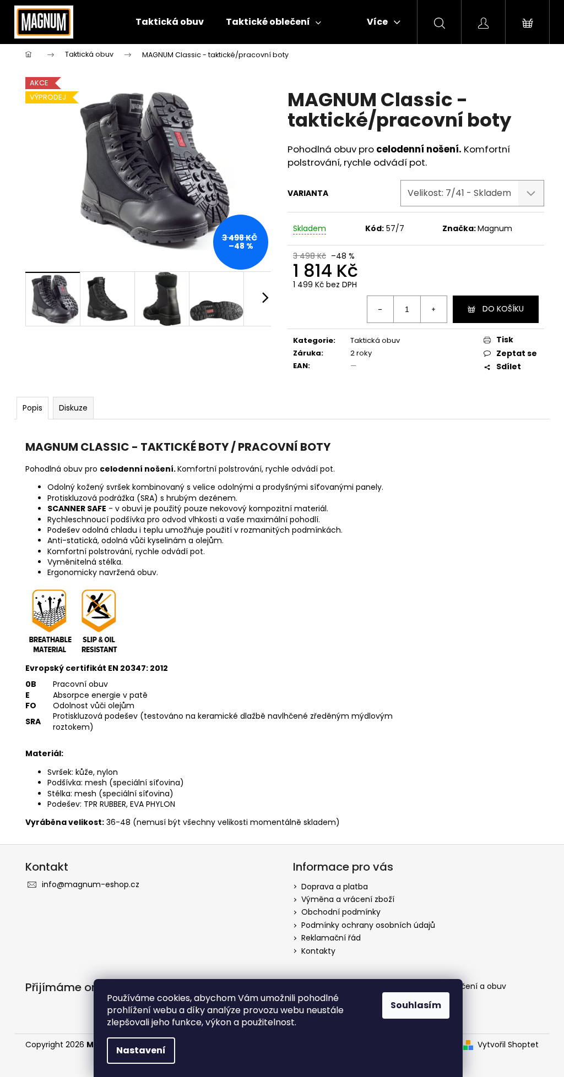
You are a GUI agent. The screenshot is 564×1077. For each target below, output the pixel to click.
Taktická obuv (375, 340)
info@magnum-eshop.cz (90, 884)
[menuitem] (169, 22)
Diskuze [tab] (73, 407)
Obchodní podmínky (341, 911)
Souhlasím (416, 1005)
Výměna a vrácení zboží (347, 899)
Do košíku (503, 308)
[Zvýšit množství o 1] (433, 309)
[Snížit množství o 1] (380, 309)
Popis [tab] (32, 407)
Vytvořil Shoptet (508, 1045)
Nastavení (141, 1050)
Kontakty (318, 950)
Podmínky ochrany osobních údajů (368, 925)
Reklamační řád (331, 937)
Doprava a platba (334, 886)
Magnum (495, 228)
